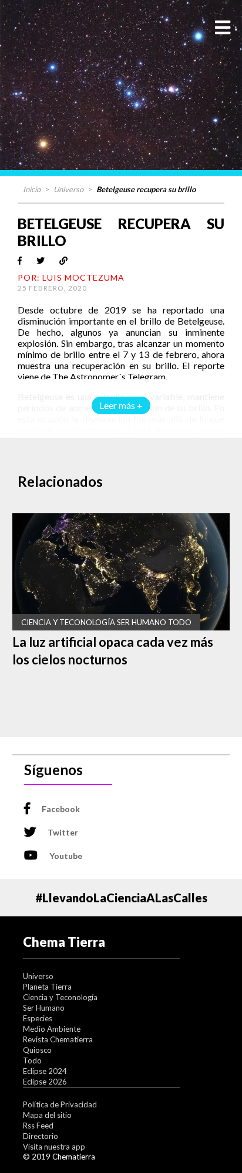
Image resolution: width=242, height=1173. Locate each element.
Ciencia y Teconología (60, 997)
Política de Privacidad (60, 1104)
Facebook (61, 809)
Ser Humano (44, 1007)
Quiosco (37, 1050)
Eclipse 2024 (45, 1071)
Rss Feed (38, 1125)
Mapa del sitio (47, 1115)
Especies (37, 1018)
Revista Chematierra (58, 1039)
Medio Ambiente (51, 1029)
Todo (32, 1060)
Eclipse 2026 (45, 1081)
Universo (68, 189)
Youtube (65, 856)
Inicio (32, 189)
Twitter (63, 832)
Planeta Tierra (47, 986)
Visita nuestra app (54, 1146)
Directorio (40, 1136)
